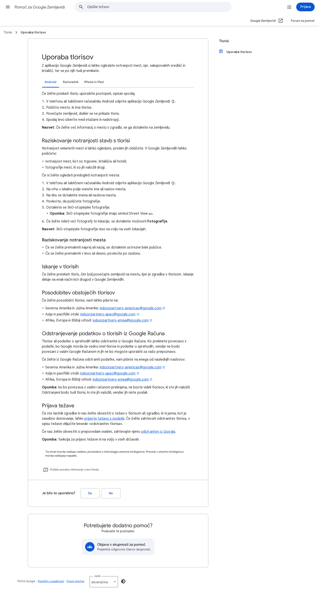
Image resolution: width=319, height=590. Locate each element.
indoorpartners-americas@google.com (131, 308)
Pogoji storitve (75, 581)
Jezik (97, 576)
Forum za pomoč (303, 21)
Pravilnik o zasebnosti (51, 581)
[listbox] (103, 581)
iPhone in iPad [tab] (94, 82)
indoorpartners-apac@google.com (107, 314)
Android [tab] (50, 82)
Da (90, 493)
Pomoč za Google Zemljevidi (40, 7)
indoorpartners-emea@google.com (121, 320)
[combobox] (159, 7)
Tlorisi (224, 41)
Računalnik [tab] (70, 82)
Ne (111, 493)
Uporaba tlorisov (239, 52)
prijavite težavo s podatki (104, 418)
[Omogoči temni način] (123, 581)
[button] (8, 7)
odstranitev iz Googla (158, 431)
